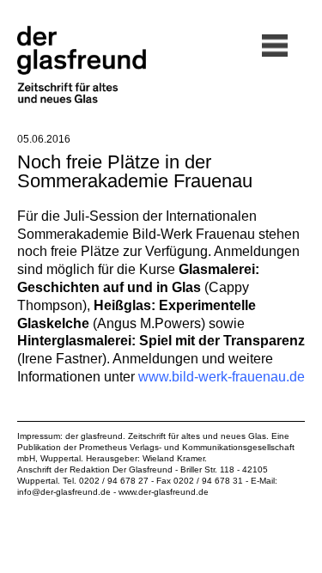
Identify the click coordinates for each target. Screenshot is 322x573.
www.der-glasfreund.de (163, 492)
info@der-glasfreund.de (64, 492)
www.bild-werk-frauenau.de (221, 376)
